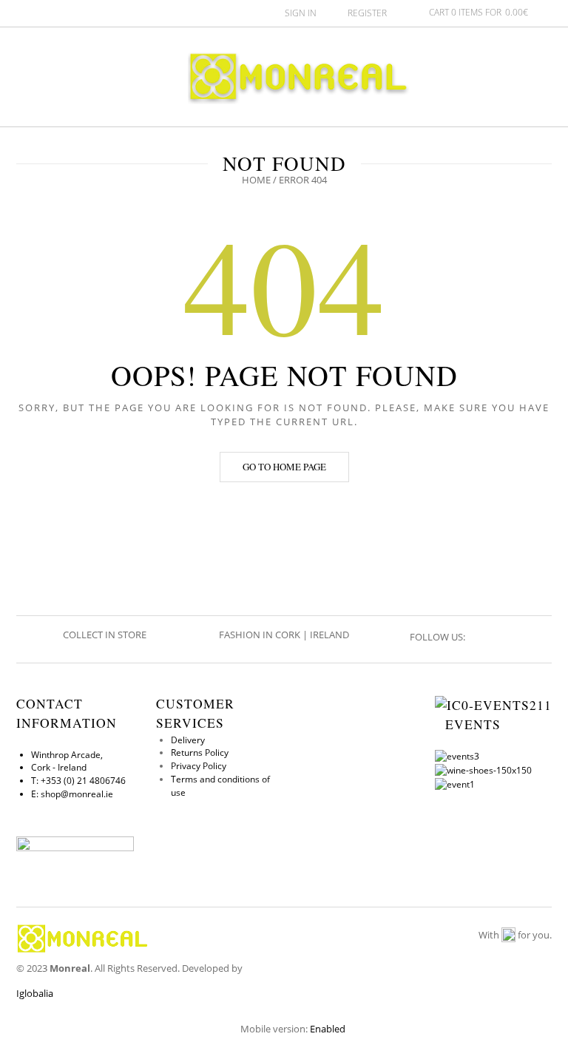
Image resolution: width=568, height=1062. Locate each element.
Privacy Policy (198, 766)
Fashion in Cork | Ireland (284, 634)
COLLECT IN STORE (106, 634)
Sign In (301, 13)
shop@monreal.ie (77, 794)
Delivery (188, 740)
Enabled (327, 1028)
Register (367, 13)
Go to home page (284, 466)
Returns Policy (200, 752)
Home (256, 179)
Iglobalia (34, 993)
